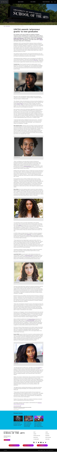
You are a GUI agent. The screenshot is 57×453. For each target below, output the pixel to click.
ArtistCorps (29, 234)
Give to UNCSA (33, 1)
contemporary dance (29, 255)
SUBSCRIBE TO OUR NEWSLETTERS (19, 408)
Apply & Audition (20, 1)
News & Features (48, 437)
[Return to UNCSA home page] (4, 2)
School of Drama (31, 319)
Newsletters (35, 437)
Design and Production (18, 38)
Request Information (14, 445)
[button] (51, 1)
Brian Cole (36, 59)
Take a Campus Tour (28, 445)
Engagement (47, 435)
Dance (41, 39)
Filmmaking (39, 38)
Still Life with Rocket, (30, 320)
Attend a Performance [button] (46, 1)
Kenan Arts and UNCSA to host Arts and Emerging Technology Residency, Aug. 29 (18, 423)
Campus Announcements (42, 445)
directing (40, 367)
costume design (20, 103)
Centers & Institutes (36, 435)
